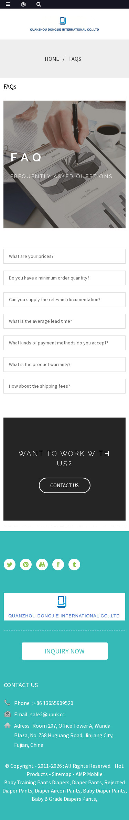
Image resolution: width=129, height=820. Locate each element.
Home (52, 58)
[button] (64, 485)
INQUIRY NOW (64, 651)
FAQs (75, 58)
